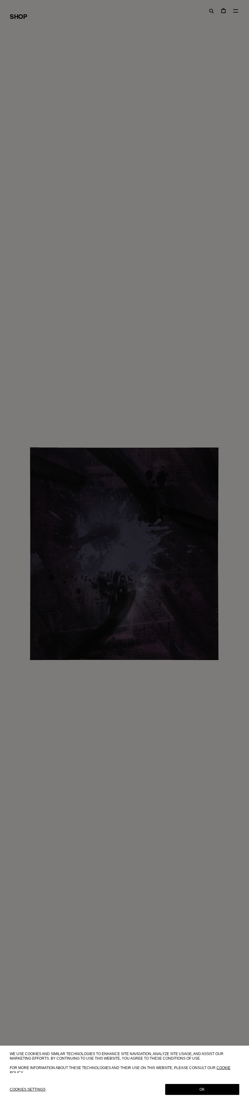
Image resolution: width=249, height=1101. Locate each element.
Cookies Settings (28, 1089)
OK (202, 1089)
